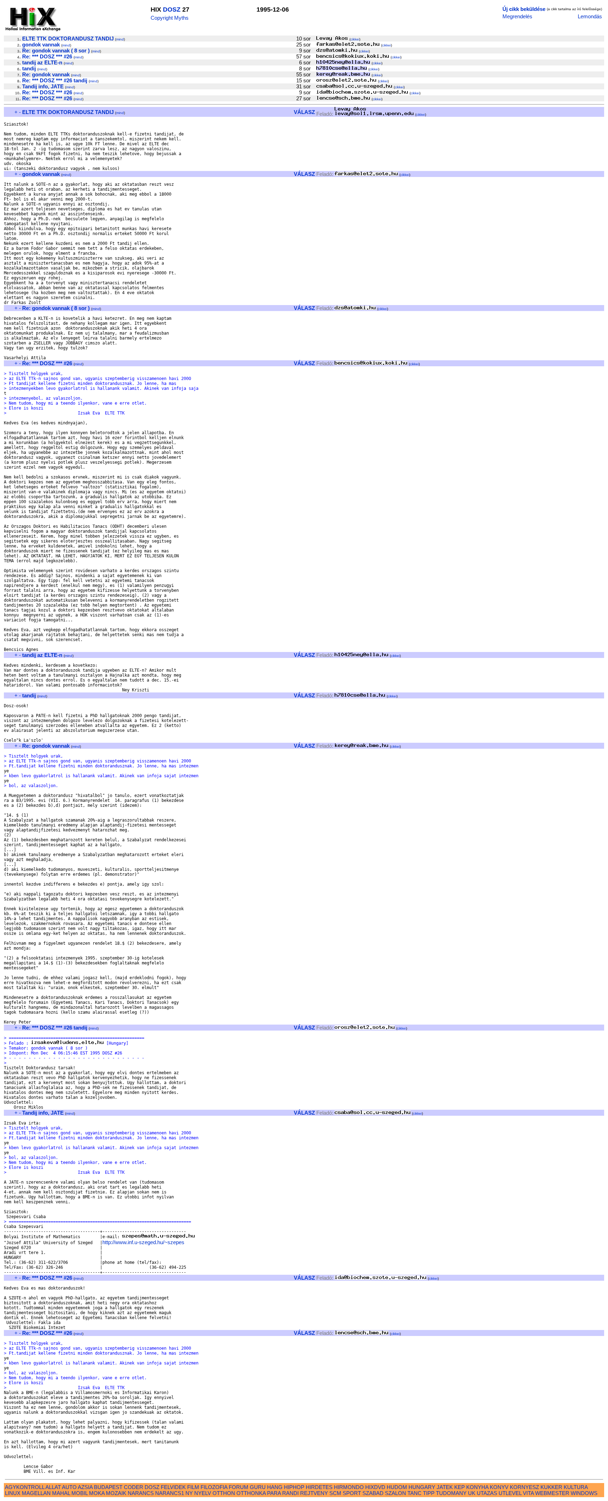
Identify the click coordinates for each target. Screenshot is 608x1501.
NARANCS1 (169, 1493)
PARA (274, 1493)
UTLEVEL (510, 1493)
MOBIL (79, 1493)
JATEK (445, 1487)
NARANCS (141, 1493)
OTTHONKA (251, 1493)
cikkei (354, 39)
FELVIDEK (173, 1487)
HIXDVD (375, 1487)
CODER (133, 1487)
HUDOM (397, 1487)
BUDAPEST (108, 1487)
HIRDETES (319, 1487)
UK (471, 1493)
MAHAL (61, 1493)
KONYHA (477, 1487)
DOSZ (171, 9)
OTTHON (224, 1493)
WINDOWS (584, 1493)
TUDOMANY (451, 1493)
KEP (459, 1487)
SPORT (352, 1493)
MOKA (96, 1493)
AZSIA (85, 1487)
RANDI (290, 1493)
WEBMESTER (552, 1493)
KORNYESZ (524, 1487)
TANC (414, 1493)
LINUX (12, 1493)
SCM (335, 1493)
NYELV (202, 1493)
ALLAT (53, 1487)
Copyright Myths (170, 18)
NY (189, 1493)
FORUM (238, 1487)
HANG (275, 1487)
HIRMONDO (349, 1487)
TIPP (429, 1493)
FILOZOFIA (214, 1487)
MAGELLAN (36, 1493)
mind (120, 39)
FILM (193, 1487)
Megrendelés (517, 16)
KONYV (499, 1487)
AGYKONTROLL (24, 1487)
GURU (258, 1487)
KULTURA (576, 1487)
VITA (528, 1493)
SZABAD (373, 1493)
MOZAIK (116, 1493)
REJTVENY (314, 1493)
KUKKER (551, 1487)
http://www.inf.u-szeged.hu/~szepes (143, 1242)
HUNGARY (421, 1487)
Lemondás (590, 16)
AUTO (69, 1487)
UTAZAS (487, 1493)
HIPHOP (294, 1487)
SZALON (395, 1493)
